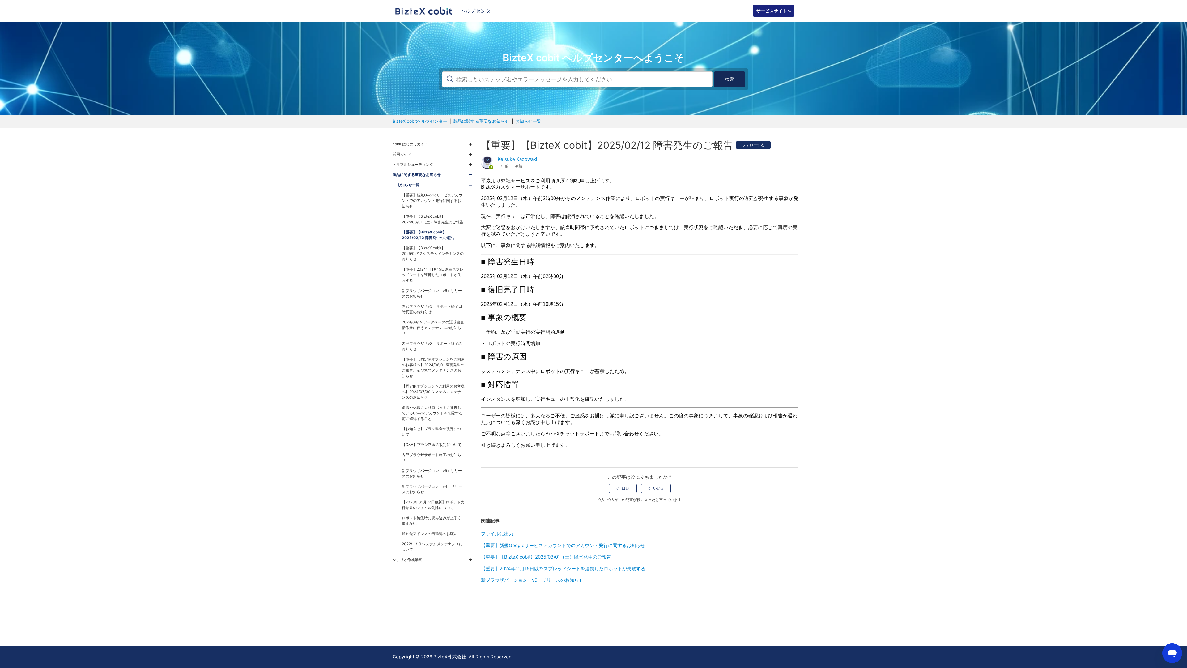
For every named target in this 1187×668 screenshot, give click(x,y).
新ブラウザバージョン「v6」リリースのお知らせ (532, 580)
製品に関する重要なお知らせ (481, 121)
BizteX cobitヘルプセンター (420, 121)
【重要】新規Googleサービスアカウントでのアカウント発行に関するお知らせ (563, 545)
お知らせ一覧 (528, 121)
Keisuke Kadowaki (517, 159)
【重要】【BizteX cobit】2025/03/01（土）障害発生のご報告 (546, 557)
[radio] (623, 488)
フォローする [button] (753, 145)
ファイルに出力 (497, 534)
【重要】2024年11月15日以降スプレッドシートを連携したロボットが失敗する (563, 569)
